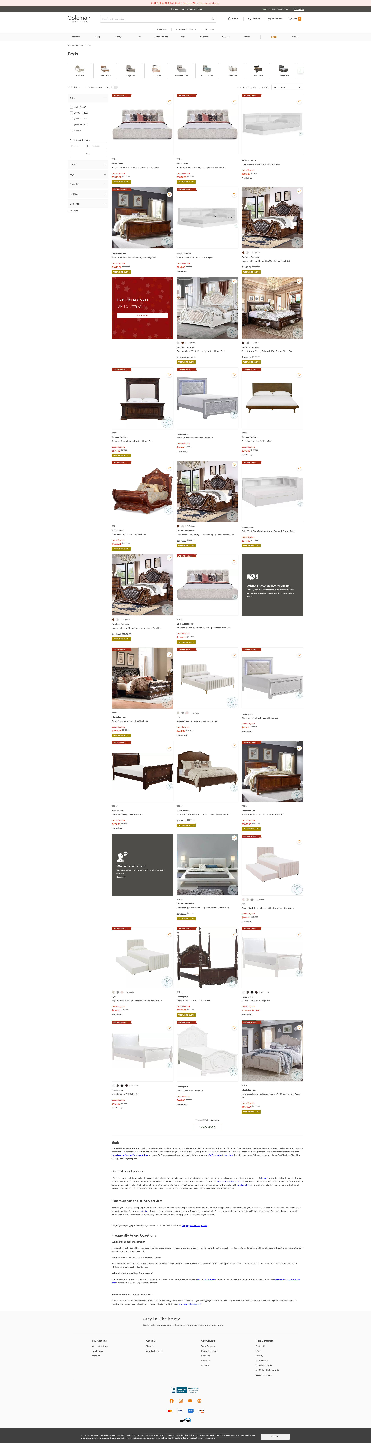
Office (247, 37)
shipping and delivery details (194, 1225)
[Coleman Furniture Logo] (79, 21)
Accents (225, 37)
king (282, 1279)
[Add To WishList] (169, 101)
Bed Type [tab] (74, 203)
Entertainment (161, 37)
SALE (274, 37)
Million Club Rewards (186, 30)
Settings (100, 1346)
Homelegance (118, 1155)
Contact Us (299, 9)
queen (277, 1279)
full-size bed (209, 1279)
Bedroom (76, 37)
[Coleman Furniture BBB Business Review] (185, 1392)
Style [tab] (72, 174)
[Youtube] (190, 1402)
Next (300, 70)
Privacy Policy (177, 1438)
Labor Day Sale (118, 173)
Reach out (120, 877)
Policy (261, 1360)
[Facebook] (171, 1402)
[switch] (114, 87)
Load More (207, 1127)
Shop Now (142, 316)
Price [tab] (72, 98)
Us (150, 1346)
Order (97, 1351)
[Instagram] (181, 1402)
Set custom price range (80, 140)
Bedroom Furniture (75, 45)
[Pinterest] (199, 1402)
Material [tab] (74, 184)
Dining (118, 37)
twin (199, 1279)
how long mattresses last (190, 1304)
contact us (143, 1211)
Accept (275, 1437)
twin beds (228, 1155)
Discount (209, 1351)
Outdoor (204, 37)
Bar (139, 37)
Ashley (145, 1155)
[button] (232, 19)
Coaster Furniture (133, 1155)
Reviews (263, 1375)
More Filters (73, 211)
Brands (295, 37)
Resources (210, 30)
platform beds (244, 1185)
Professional (162, 30)
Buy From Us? (154, 1351)
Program (208, 1346)
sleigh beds (234, 1181)
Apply (88, 154)
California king (215, 1155)
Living (97, 37)
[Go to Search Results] (212, 19)
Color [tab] (73, 164)
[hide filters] (74, 87)
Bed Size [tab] (74, 194)
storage (263, 1178)
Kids (183, 37)
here (212, 1438)
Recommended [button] (280, 87)
